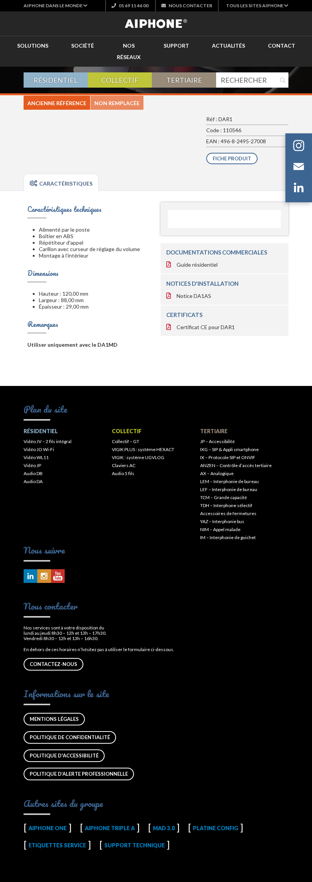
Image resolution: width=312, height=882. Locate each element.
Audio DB (33, 473)
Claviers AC (123, 465)
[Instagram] (298, 147)
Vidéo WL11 (36, 457)
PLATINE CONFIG (215, 828)
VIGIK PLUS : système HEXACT (143, 449)
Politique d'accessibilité (64, 755)
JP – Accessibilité (217, 441)
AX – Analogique (217, 473)
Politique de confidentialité (70, 737)
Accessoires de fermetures (228, 513)
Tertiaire (184, 80)
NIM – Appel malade (220, 529)
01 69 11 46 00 (133, 5)
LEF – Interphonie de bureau (228, 489)
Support (176, 45)
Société (82, 45)
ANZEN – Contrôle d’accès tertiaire (236, 465)
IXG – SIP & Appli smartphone (229, 449)
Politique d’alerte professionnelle (79, 774)
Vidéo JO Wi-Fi (39, 449)
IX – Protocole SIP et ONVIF (227, 457)
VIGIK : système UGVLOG (138, 457)
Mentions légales (54, 719)
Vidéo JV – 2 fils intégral (48, 441)
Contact (281, 45)
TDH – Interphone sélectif (226, 505)
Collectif (119, 80)
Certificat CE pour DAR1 (206, 327)
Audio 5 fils (123, 473)
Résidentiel (55, 80)
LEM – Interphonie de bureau (229, 481)
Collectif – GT (125, 441)
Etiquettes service (57, 845)
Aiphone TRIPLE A (110, 828)
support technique (134, 845)
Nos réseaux (129, 51)
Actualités (228, 45)
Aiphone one (48, 828)
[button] (56, 5)
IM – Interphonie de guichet (228, 537)
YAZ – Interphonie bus (222, 521)
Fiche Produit (232, 158)
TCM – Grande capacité (223, 497)
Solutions (32, 45)
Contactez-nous (53, 664)
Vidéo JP (32, 465)
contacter (190, 5)
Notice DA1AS (194, 296)
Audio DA (33, 481)
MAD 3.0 (164, 828)
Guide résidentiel (197, 264)
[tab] (61, 182)
